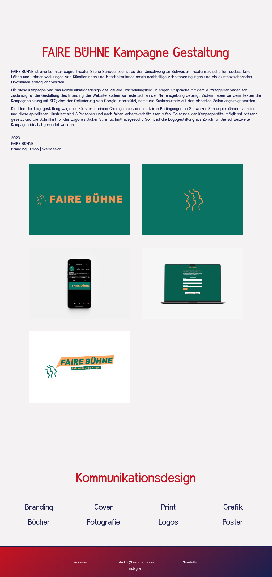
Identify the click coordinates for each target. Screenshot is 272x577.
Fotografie (103, 522)
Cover (103, 508)
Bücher (39, 522)
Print (168, 508)
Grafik (233, 508)
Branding (39, 508)
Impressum (81, 562)
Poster (233, 522)
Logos (168, 522)
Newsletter (190, 562)
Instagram (136, 569)
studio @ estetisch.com (136, 562)
